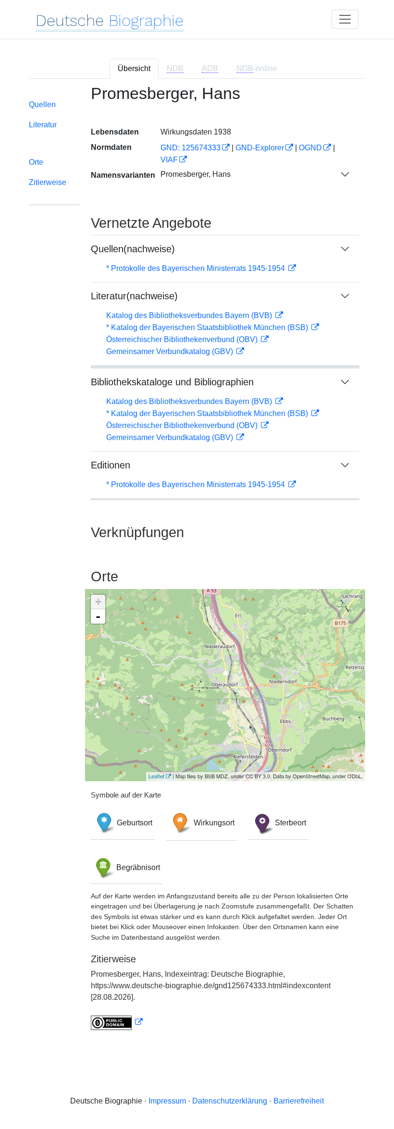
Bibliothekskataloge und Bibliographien (172, 382)
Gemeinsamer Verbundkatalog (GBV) (170, 351)
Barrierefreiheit (298, 1101)
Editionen (110, 465)
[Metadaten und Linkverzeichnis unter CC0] (117, 1022)
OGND (310, 148)
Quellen (42, 104)
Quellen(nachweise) (133, 249)
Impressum (167, 1101)
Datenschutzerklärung (229, 1101)
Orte (36, 162)
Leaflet (156, 776)
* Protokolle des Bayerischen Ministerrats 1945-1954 (196, 268)
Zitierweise (47, 182)
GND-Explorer (259, 148)
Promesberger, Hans (195, 174)
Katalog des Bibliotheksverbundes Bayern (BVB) (190, 315)
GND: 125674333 (190, 148)
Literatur (43, 125)
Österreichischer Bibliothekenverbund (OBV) (182, 339)
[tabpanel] (197, 563)
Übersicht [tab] (134, 68)
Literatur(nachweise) (134, 296)
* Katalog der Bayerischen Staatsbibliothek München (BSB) (208, 327)
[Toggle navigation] (345, 19)
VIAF (169, 160)
